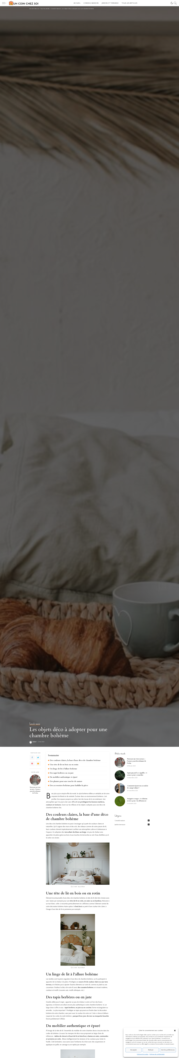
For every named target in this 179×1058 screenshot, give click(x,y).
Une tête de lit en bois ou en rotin (64, 764)
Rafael (34, 741)
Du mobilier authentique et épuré (64, 777)
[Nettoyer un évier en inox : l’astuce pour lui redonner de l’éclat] (35, 780)
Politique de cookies (142, 1054)
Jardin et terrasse (120, 824)
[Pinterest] (32, 763)
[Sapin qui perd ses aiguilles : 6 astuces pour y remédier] (120, 775)
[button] (175, 1030)
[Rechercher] (175, 3)
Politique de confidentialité (156, 1054)
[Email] (38, 763)
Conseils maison (34, 724)
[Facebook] (32, 757)
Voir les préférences (168, 1050)
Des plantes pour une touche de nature (66, 781)
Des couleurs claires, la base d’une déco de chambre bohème (75, 760)
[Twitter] (38, 757)
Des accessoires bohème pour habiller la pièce (69, 785)
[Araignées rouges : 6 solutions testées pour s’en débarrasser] (120, 801)
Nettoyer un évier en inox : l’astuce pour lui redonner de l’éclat (35, 790)
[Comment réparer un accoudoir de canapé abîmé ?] (120, 788)
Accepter (133, 1050)
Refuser (150, 1050)
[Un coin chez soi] (23, 3)
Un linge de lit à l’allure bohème (63, 769)
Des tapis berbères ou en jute (62, 773)
